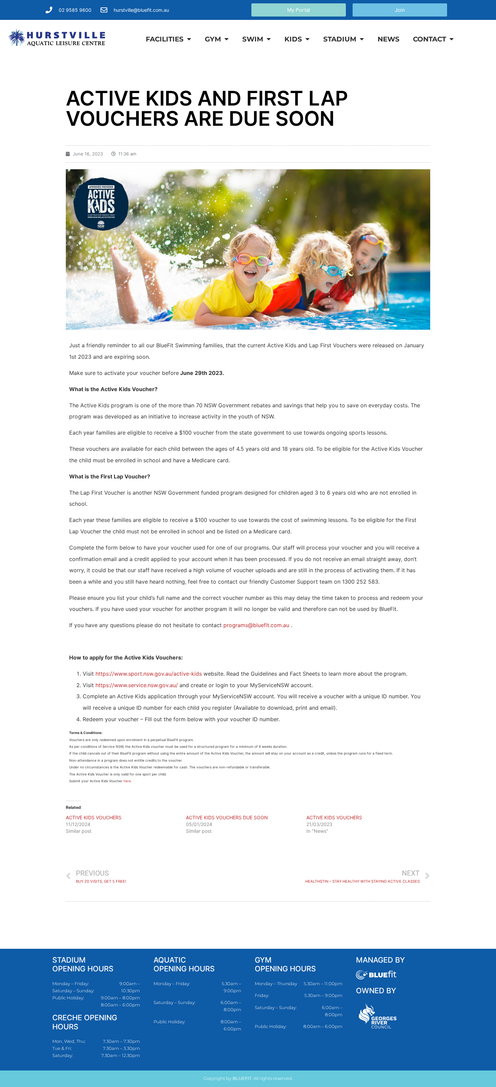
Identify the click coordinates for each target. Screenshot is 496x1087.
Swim (252, 39)
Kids (293, 39)
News (388, 39)
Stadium (339, 39)
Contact (429, 39)
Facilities (165, 39)
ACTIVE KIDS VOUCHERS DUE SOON (227, 817)
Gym (213, 39)
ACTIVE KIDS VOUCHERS (93, 817)
